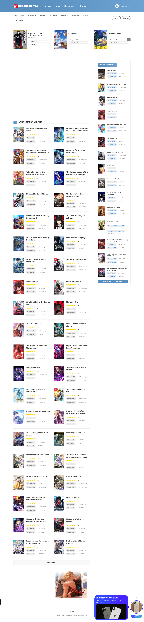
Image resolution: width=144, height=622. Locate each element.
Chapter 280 (112, 182)
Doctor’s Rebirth (73, 476)
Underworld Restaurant (36, 476)
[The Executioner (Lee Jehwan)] (59, 222)
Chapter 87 (30, 311)
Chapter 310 (111, 201)
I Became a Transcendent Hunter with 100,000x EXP (77, 129)
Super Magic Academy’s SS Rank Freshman (78, 346)
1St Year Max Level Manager (38, 194)
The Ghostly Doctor (34, 324)
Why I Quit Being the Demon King (38, 303)
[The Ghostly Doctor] (18, 330)
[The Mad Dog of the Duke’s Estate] (18, 439)
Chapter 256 (71, 312)
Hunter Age (32, 33)
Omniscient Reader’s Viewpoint (114, 194)
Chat (83, 6)
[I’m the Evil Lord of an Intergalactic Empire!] (59, 417)
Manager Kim (72, 302)
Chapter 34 (30, 268)
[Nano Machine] (101, 142)
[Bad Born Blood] (59, 503)
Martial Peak (111, 70)
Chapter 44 (71, 333)
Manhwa (53, 15)
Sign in (116, 18)
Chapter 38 (30, 355)
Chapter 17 (70, 443)
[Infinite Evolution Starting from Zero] (18, 243)
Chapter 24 (30, 141)
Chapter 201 (71, 181)
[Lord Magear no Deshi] (59, 439)
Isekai (85, 15)
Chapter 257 (71, 309)
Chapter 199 (31, 204)
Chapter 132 (31, 487)
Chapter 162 (71, 380)
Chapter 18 (70, 440)
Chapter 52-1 (71, 424)
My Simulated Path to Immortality (35, 390)
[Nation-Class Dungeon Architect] (18, 265)
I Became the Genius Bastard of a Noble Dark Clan (36, 521)
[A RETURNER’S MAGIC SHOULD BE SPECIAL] (101, 258)
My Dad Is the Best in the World (36, 129)
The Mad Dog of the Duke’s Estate (37, 434)
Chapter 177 (111, 273)
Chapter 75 (30, 163)
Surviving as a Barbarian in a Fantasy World (37, 542)
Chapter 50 (71, 528)
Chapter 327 (112, 141)
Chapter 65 (70, 550)
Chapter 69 (30, 528)
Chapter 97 (70, 504)
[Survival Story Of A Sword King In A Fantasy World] (101, 244)
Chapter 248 (114, 40)
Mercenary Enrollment (114, 179)
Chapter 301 (111, 244)
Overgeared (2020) (113, 207)
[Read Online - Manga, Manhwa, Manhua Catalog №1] (25, 6)
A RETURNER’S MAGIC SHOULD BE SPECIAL (117, 255)
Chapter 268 (112, 262)
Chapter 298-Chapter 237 (116, 226)
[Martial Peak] (101, 74)
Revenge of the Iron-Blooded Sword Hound (117, 269)
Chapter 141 (30, 462)
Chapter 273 (71, 270)
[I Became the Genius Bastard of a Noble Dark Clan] (18, 525)
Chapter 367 (74, 42)
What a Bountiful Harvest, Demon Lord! (37, 217)
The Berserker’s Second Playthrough (36, 346)
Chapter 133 (31, 483)
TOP (58, 6)
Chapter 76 (30, 398)
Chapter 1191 (111, 168)
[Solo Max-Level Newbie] (59, 265)
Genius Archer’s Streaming (38, 411)
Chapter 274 (71, 266)
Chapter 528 (112, 127)
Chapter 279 (112, 185)
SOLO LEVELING (112, 97)
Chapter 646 (31, 334)
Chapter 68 (30, 532)
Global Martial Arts (75, 33)
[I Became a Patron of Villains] (59, 525)
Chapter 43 (71, 337)
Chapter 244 (114, 42)
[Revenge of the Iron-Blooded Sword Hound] (101, 272)
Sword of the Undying (75, 237)
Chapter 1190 (112, 171)
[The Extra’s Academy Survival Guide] (59, 200)
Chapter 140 (31, 465)
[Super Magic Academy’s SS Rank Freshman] (59, 352)
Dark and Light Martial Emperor (75, 542)
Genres (31, 15)
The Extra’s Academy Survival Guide (75, 195)
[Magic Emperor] (18, 287)
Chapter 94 (30, 185)
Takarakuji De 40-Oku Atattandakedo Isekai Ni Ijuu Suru (36, 174)
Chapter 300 (112, 248)
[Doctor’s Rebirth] (59, 482)
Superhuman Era (73, 281)
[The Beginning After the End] (59, 395)
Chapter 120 (71, 207)
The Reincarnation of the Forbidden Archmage (77, 173)
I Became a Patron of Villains (75, 520)
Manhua (64, 15)
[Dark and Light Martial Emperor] (59, 547)
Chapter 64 (71, 554)
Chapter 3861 (112, 76)
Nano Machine (112, 138)
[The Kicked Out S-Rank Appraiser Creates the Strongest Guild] (59, 461)
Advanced (126, 6)
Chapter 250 (71, 398)
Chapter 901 (31, 288)
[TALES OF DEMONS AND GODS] (101, 128)
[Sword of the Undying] (59, 243)
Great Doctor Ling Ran (117, 33)
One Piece (110, 165)
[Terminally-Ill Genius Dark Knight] (59, 373)
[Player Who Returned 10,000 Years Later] (18, 503)
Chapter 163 (71, 377)
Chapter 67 (30, 554)
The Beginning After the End (76, 390)
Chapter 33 (30, 272)
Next (129, 39)
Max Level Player (33, 367)
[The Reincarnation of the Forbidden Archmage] (59, 178)
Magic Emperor (32, 281)
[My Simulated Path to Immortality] (18, 395)
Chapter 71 (30, 446)
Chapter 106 (31, 422)
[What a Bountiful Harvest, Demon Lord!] (18, 222)
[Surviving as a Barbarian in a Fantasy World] (18, 547)
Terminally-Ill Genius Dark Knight (77, 368)
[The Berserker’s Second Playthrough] (18, 352)
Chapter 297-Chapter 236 (116, 231)
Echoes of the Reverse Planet (76, 325)
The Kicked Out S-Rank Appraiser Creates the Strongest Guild (76, 457)
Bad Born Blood (72, 497)
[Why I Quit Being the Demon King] (18, 308)
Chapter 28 (70, 358)
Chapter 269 (112, 259)
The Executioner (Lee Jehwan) (75, 217)
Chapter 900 (31, 292)
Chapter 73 (70, 225)
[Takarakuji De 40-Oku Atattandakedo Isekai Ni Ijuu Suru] (18, 178)
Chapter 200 (71, 185)
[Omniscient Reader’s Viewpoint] (101, 197)
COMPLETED (71, 6)
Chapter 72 (70, 229)
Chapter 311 (111, 198)
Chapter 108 (71, 159)
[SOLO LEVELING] (101, 101)
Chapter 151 (30, 378)
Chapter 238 (34, 42)
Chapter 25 (30, 138)
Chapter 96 (70, 508)
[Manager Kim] (59, 308)
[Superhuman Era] (59, 287)
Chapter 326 (112, 144)
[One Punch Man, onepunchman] (101, 225)
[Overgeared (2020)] (101, 211)
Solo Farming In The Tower (37, 454)
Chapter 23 (70, 138)
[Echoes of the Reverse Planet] (59, 330)
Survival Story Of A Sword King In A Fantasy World (117, 240)
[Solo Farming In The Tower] (18, 461)
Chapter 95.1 (31, 181)
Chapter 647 (31, 331)
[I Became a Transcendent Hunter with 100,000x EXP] (59, 134)
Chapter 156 (31, 510)
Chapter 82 (30, 225)
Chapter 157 (31, 506)
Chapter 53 (70, 420)
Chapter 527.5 (112, 131)
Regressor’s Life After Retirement (75, 151)
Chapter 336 (112, 210)
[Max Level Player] (18, 373)
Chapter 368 (74, 40)
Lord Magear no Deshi (75, 433)
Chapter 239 (34, 40)
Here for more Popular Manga (113, 281)
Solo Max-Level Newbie (76, 259)
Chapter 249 (71, 402)
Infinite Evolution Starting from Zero (37, 238)
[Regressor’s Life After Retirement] (59, 156)
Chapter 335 (112, 213)
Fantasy (75, 15)
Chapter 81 (30, 229)
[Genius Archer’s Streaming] (18, 417)
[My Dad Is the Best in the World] (18, 134)
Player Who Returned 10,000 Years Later (35, 498)
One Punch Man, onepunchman (112, 222)
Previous (15, 39)
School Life (18, 20)
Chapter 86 (30, 315)
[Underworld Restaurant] (18, 482)
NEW (22, 15)
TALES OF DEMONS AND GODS (116, 125)
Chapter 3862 (112, 73)
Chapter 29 (70, 355)
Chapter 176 (111, 276)
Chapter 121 (70, 203)
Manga (43, 15)
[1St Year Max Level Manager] (18, 200)
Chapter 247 (71, 292)
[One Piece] (101, 169)
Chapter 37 (30, 358)
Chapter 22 (70, 141)
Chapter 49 (71, 532)
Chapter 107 (71, 163)
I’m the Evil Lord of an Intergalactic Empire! (75, 412)
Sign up (126, 18)
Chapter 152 (31, 374)
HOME (49, 6)
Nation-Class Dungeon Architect (36, 260)
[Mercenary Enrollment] (101, 183)
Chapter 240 (71, 483)
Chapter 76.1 (31, 159)
